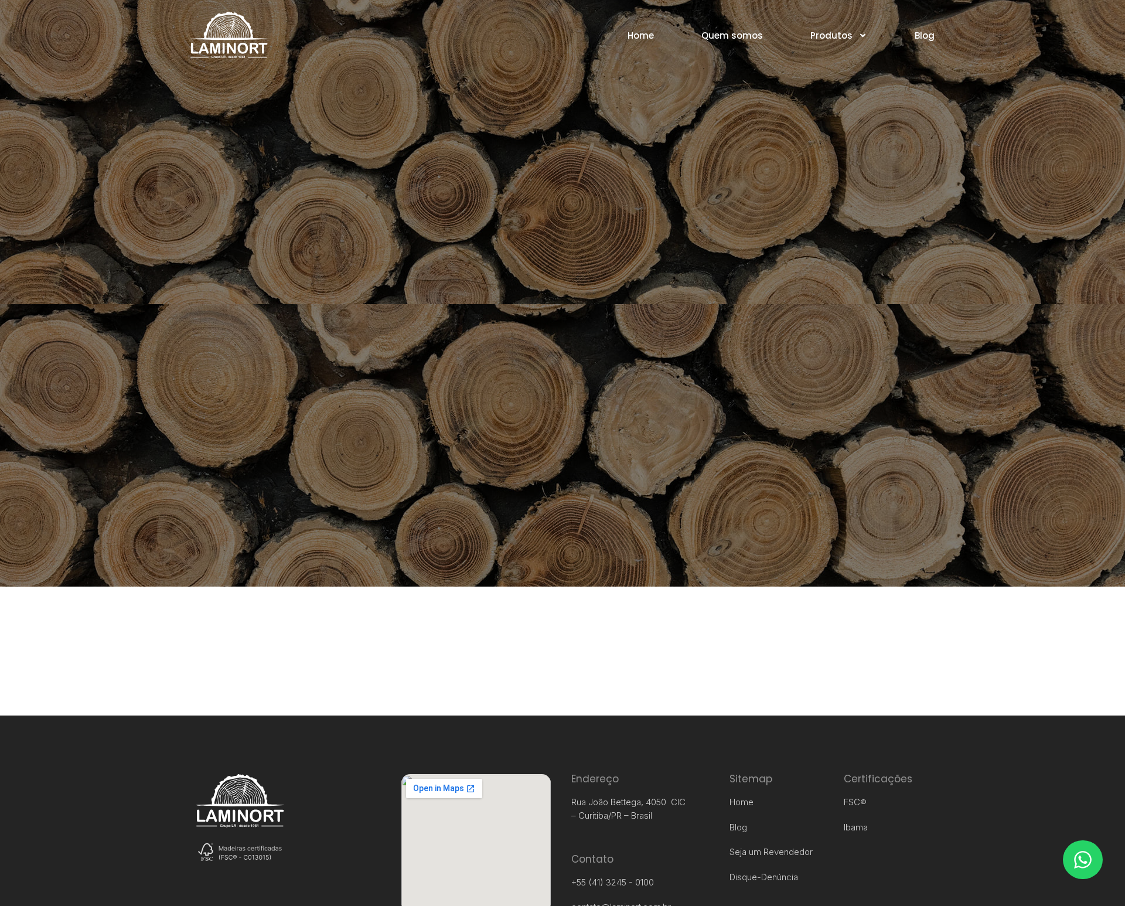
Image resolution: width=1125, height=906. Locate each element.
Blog (925, 35)
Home (641, 35)
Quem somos (732, 35)
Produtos (831, 35)
